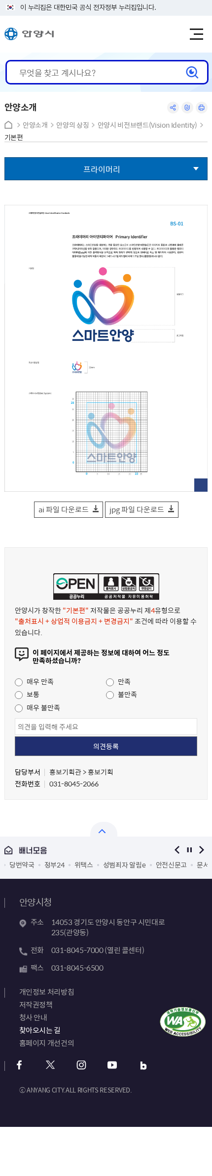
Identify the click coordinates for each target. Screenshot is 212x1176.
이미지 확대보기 (201, 485)
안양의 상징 (72, 125)
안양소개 (35, 125)
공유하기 (173, 107)
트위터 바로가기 (50, 1065)
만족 (123, 681)
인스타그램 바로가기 (81, 1065)
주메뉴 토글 (196, 34)
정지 (189, 850)
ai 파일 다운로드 (63, 509)
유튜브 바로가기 (112, 1065)
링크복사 (187, 107)
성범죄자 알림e (124, 864)
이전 (177, 850)
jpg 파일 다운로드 (136, 509)
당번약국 (22, 864)
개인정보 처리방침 (46, 991)
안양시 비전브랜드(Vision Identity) (147, 125)
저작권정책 (36, 1004)
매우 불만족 (42, 707)
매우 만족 (39, 681)
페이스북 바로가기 (19, 1065)
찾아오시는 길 (40, 1030)
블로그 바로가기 (143, 1065)
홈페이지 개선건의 (46, 1042)
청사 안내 (33, 1017)
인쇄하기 (202, 107)
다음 (201, 850)
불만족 (126, 694)
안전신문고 (171, 864)
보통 (32, 694)
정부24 (54, 864)
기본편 (13, 137)
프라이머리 (101, 169)
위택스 (83, 864)
